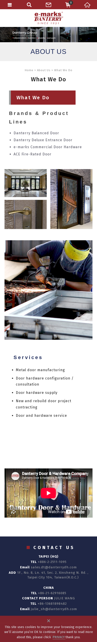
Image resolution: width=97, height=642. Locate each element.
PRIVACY (59, 637)
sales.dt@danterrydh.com (54, 567)
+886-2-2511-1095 (52, 562)
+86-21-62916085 (52, 593)
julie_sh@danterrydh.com (54, 609)
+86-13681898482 (52, 604)
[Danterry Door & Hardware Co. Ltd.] (48, 18)
